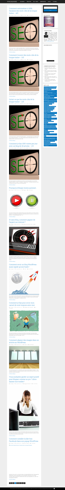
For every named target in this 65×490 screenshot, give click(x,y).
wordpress (54, 143)
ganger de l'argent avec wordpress (50, 115)
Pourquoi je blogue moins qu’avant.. (23, 188)
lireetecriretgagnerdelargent (48, 121)
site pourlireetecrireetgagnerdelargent (49, 137)
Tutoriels (55, 1)
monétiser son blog (47, 125)
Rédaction (29, 1)
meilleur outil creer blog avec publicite (49, 124)
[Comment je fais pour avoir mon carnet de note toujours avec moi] (24, 321)
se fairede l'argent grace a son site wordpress (49, 134)
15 (22, 483)
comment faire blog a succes (49, 97)
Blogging (22, 1)
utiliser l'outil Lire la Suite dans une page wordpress (49, 140)
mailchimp (46, 122)
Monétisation (43, 1)
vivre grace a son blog (47, 143)
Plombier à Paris (51, 76)
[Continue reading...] (12, 96)
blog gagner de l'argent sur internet (50, 88)
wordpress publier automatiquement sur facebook (50, 145)
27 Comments (30, 148)
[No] (63, 488)
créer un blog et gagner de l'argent (49, 106)
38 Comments (31, 344)
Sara (45, 67)
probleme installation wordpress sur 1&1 (50, 129)
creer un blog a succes (48, 104)
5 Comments (30, 103)
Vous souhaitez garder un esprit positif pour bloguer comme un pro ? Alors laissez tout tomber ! (24, 379)
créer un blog (46, 105)
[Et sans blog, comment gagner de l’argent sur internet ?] (24, 241)
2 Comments (30, 15)
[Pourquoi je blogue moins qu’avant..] (24, 201)
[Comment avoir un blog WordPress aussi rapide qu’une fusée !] (24, 282)
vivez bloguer (52, 141)
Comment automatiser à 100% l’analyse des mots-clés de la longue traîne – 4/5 (23, 10)
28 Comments (30, 190)
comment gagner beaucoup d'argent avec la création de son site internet (50, 101)
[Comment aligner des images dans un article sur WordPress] (24, 357)
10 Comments (35, 383)
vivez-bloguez (46, 141)
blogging (45, 89)
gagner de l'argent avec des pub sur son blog (50, 113)
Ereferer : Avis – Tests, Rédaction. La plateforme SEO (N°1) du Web (50, 68)
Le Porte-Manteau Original (49, 79)
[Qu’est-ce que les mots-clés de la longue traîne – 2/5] (24, 120)
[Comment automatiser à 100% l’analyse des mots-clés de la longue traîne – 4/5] (24, 32)
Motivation (29, 383)
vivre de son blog (47, 142)
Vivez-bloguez (12, 1)
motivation (53, 125)
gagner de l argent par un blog (49, 114)
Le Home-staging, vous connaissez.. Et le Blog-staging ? (51, 77)
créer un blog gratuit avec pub (49, 107)
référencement (46, 132)
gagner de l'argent (47, 111)
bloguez (49, 89)
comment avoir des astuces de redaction (49, 91)
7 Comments (33, 443)
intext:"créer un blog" (47, 120)
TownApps (46, 73)
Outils (49, 1)
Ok (54, 488)
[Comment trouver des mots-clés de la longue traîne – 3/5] (24, 76)
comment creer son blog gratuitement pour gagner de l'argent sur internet (50, 93)
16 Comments (30, 59)
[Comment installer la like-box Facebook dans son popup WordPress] (24, 459)
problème (45, 130)
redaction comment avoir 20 (49, 131)
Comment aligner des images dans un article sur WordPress (50, 74)
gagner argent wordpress (48, 110)
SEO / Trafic (35, 1)
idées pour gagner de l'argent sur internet (49, 118)
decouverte (53, 70)
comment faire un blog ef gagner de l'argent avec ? (50, 99)
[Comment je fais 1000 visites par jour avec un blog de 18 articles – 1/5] (24, 165)
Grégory (12, 15)
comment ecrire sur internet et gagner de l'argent (49, 96)
